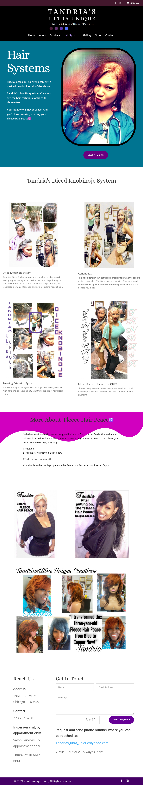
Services (55, 35)
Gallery (87, 35)
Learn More (96, 154)
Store (98, 35)
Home (31, 35)
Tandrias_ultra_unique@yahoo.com (82, 743)
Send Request (121, 719)
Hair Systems (71, 35)
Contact (110, 35)
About (42, 35)
